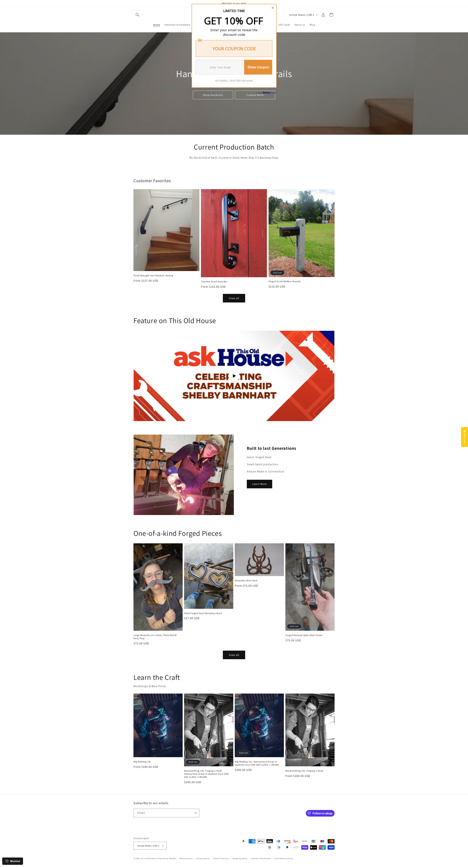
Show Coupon (258, 67)
